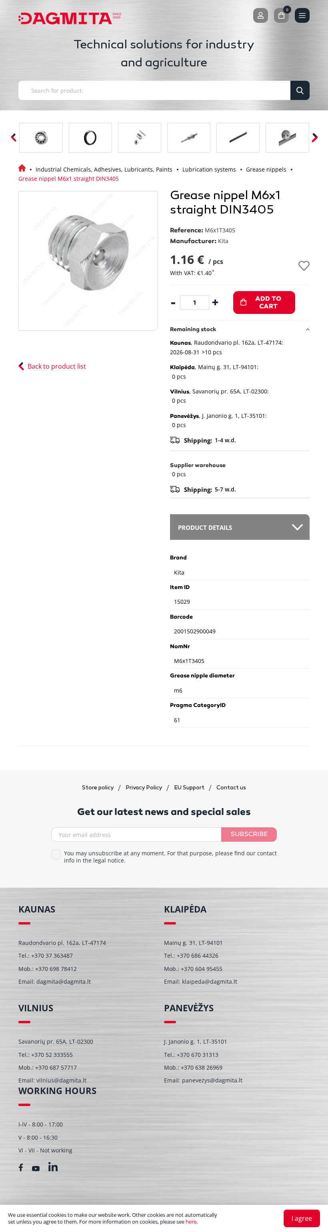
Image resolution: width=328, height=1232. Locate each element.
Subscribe (249, 835)
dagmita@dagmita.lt (63, 981)
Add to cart (268, 302)
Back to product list (57, 366)
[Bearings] (41, 137)
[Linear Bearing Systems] (189, 137)
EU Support (190, 788)
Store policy (98, 788)
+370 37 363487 (52, 955)
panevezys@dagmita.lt (212, 1080)
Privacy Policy (144, 788)
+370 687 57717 (56, 1067)
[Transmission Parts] (287, 137)
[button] (315, 137)
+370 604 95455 (201, 968)
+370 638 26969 (201, 1067)
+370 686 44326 (197, 955)
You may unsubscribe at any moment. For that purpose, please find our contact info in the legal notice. (170, 857)
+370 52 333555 (52, 1054)
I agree (302, 1218)
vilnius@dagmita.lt (61, 1080)
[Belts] (238, 137)
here (191, 1221)
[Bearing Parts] (139, 137)
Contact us (231, 788)
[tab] (240, 527)
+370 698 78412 (56, 968)
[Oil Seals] (90, 137)
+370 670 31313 (197, 1054)
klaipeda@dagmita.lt (209, 981)
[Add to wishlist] (304, 266)
